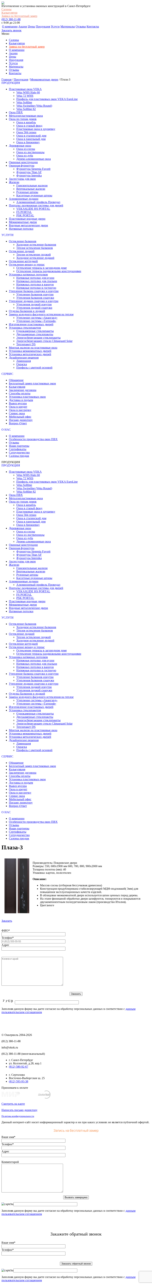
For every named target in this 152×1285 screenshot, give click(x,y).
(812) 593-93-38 (18, 1081)
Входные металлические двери (28, 225)
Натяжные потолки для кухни (35, 277)
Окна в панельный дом (31, 139)
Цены (31, 26)
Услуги (55, 26)
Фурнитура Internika (29, 175)
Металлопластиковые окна (26, 115)
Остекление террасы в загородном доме (41, 267)
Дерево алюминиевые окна (33, 158)
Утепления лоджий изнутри (34, 304)
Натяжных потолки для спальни (36, 281)
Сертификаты (17, 449)
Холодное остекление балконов (36, 244)
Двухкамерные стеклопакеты (34, 334)
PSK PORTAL (25, 215)
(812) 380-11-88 (11, 19)
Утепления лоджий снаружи (34, 307)
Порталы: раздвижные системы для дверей (36, 205)
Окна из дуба (24, 155)
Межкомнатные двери (44, 79)
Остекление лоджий (21, 251)
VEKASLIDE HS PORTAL (33, 208)
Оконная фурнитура (21, 165)
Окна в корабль (26, 122)
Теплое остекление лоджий (33, 254)
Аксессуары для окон (22, 178)
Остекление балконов (22, 241)
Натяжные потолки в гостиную (36, 287)
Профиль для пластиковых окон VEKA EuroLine (47, 99)
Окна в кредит (18, 406)
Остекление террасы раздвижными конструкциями (48, 271)
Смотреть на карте (13, 1103)
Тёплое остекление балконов (34, 247)
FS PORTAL (24, 212)
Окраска (21, 364)
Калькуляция (17, 386)
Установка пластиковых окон (27, 396)
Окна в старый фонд (29, 125)
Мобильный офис (20, 416)
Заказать (6, 920)
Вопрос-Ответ (18, 423)
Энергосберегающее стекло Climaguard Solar (44, 341)
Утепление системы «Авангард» (36, 317)
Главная (6, 79)
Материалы (67, 26)
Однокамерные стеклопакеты (35, 331)
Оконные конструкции (23, 162)
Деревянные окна (20, 145)
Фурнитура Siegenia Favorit (33, 168)
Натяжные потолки (21, 228)
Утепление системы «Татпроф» (36, 321)
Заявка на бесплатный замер (19, 16)
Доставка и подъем (21, 400)
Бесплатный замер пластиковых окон (32, 383)
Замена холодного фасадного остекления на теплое (41, 314)
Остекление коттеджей (23, 261)
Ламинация (23, 360)
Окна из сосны (25, 148)
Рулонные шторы (27, 192)
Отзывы (81, 26)
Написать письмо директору (19, 1110)
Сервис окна (17, 413)
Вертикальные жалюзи (30, 188)
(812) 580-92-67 (18, 1066)
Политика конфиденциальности (17, 1116)
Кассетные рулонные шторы (34, 195)
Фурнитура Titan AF (29, 172)
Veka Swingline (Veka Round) (34, 105)
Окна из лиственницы (30, 152)
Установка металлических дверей (30, 354)
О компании (10, 26)
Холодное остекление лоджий (35, 257)
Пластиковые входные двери (27, 218)
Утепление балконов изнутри (35, 294)
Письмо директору (21, 420)
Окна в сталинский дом (31, 135)
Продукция (43, 26)
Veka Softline (24, 102)
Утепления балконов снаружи (35, 297)
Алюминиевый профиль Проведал (38, 202)
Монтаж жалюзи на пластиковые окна (33, 347)
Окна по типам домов (23, 119)
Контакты (93, 26)
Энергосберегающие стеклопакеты (38, 337)
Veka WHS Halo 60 (28, 92)
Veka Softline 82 (26, 109)
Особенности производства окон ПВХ (33, 439)
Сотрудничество (19, 452)
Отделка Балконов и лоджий (27, 311)
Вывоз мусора (18, 403)
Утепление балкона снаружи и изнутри (34, 291)
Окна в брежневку (28, 142)
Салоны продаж (19, 455)
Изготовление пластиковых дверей (31, 324)
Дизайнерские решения (24, 357)
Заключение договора (22, 390)
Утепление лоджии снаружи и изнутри (33, 301)
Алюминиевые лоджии (23, 198)
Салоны (6, 9)
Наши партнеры (19, 445)
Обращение (16, 380)
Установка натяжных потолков (28, 274)
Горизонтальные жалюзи (32, 185)
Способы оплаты (19, 393)
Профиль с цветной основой (34, 367)
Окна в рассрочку (20, 410)
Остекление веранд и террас (27, 264)
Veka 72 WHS (24, 95)
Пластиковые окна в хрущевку (35, 129)
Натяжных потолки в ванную (35, 284)
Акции (22, 26)
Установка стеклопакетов (25, 327)
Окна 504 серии (26, 132)
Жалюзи (14, 182)
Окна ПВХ (16, 112)
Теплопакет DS (26, 344)
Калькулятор (9, 12)
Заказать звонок (11, 30)
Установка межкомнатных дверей (30, 351)
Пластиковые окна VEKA (25, 89)
